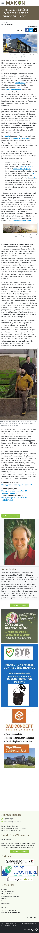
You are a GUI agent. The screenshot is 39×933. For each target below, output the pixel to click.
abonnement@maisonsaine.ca (13, 822)
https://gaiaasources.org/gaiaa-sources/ (16, 485)
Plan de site (5, 908)
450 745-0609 (9, 819)
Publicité (4, 898)
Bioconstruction (32, 26)
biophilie (7, 136)
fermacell (31, 178)
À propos (4, 889)
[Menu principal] (3, 3)
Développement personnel (10, 896)
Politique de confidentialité (10, 913)
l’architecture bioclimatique (19, 138)
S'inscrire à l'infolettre (19, 605)
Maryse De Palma (7, 894)
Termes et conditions (8, 910)
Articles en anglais (7, 891)
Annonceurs (5, 903)
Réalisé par (27, 929)
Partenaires (5, 901)
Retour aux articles (11, 516)
